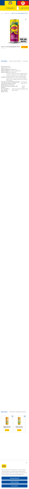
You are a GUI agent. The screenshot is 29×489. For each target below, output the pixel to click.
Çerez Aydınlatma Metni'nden (8, 473)
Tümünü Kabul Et (14, 478)
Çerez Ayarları (14, 486)
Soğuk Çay (6, 13)
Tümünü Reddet (14, 482)
